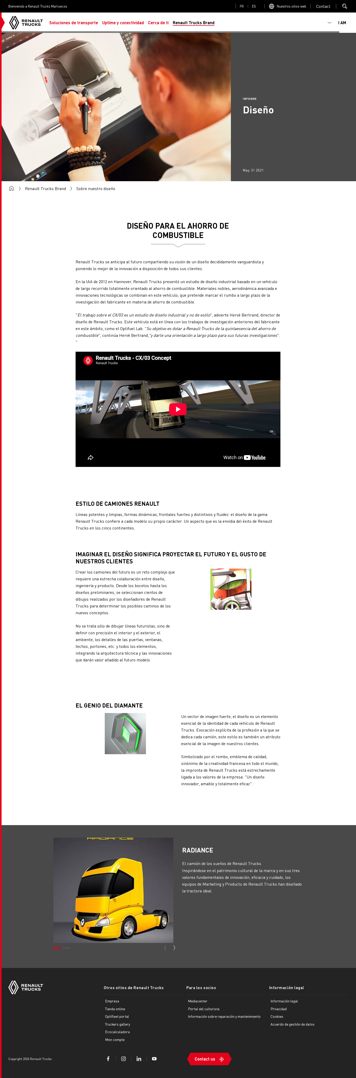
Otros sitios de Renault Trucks (134, 987)
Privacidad (279, 1008)
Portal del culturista (203, 1008)
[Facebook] (108, 1058)
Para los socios (201, 987)
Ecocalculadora (117, 1031)
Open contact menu (323, 6)
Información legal (286, 987)
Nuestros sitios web (291, 6)
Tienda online (115, 1008)
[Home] (26, 22)
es (254, 6)
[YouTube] (154, 1058)
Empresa (112, 1000)
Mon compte (115, 1039)
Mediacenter (197, 1000)
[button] (73, 23)
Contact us (205, 1059)
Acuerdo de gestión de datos (293, 1024)
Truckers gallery (117, 1024)
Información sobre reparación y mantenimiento (224, 1016)
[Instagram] (123, 1058)
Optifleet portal (117, 1016)
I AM (342, 22)
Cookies (277, 1016)
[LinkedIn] (139, 1058)
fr (242, 6)
